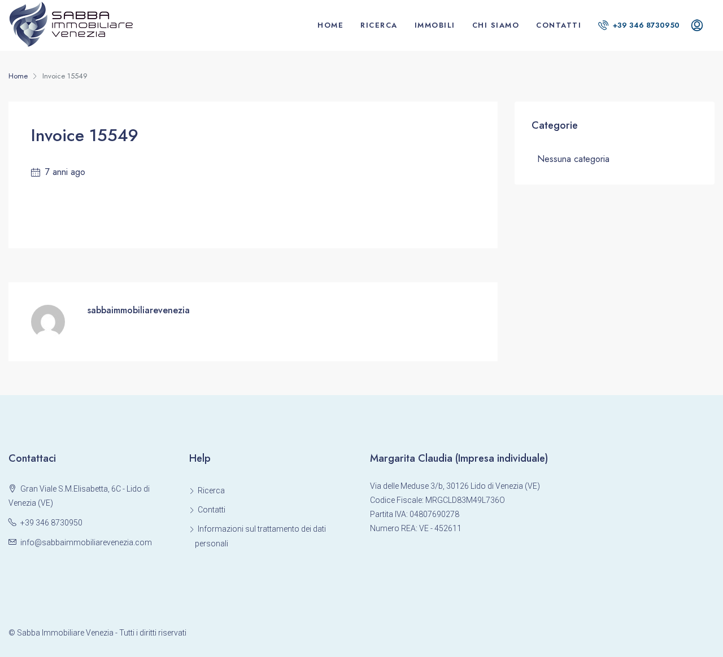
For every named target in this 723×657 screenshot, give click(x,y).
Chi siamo (496, 25)
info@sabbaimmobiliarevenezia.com (86, 542)
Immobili (435, 25)
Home (330, 25)
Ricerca (379, 25)
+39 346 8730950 (645, 25)
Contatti (558, 25)
